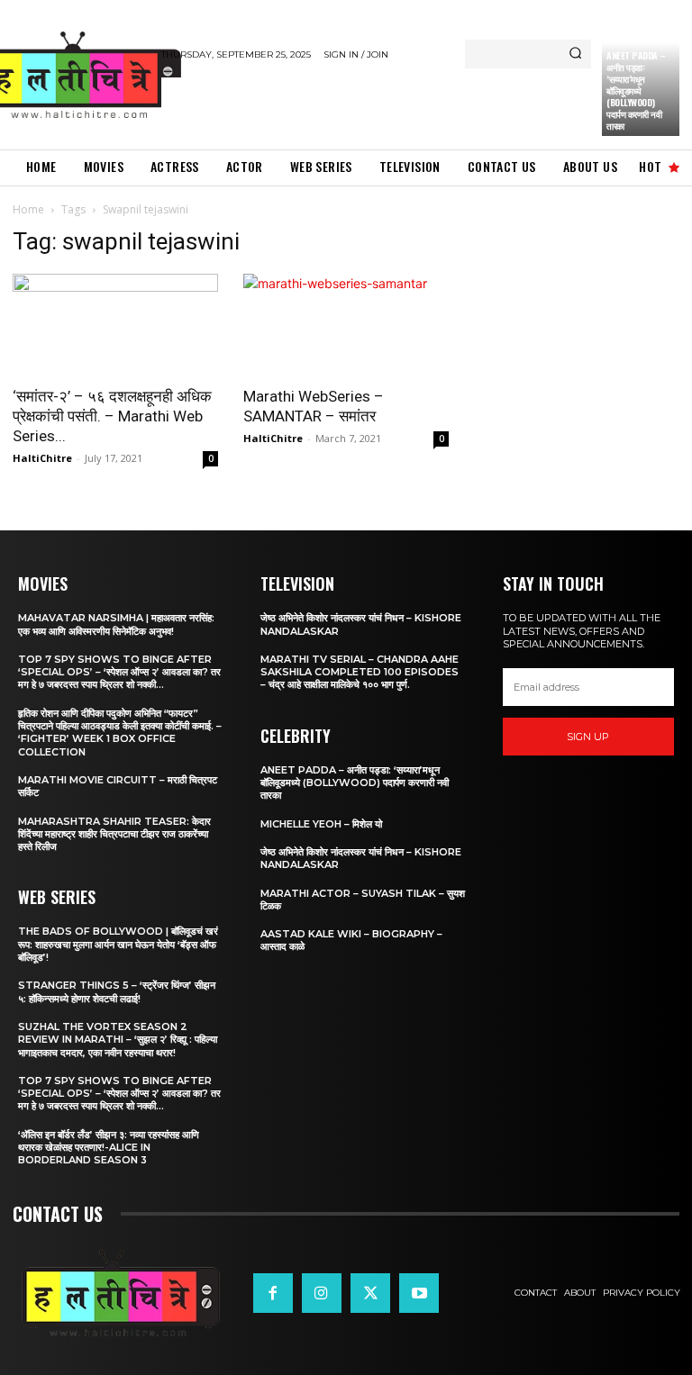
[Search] (575, 54)
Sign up (588, 736)
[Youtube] (419, 1293)
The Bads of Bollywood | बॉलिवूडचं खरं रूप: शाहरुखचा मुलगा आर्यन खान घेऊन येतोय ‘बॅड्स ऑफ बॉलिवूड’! (118, 944)
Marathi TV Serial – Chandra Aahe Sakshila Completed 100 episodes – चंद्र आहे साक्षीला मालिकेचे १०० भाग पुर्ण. (359, 672)
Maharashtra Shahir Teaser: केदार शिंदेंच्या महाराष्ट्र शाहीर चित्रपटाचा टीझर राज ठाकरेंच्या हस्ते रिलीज (114, 834)
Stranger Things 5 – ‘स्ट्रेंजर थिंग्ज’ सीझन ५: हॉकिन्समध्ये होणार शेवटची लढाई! (116, 991)
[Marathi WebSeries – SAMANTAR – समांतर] (346, 324)
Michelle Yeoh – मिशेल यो (321, 824)
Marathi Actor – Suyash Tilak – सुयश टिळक (362, 899)
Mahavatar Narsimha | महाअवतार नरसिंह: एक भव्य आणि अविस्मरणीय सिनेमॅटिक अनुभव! (116, 624)
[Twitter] (370, 1293)
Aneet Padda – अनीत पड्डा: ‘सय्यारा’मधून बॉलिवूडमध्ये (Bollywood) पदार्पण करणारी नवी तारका (636, 90)
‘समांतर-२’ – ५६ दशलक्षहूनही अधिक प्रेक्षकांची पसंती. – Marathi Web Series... (112, 416)
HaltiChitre (42, 458)
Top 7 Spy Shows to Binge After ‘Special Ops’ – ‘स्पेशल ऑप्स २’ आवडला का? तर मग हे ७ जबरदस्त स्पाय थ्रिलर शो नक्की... (119, 672)
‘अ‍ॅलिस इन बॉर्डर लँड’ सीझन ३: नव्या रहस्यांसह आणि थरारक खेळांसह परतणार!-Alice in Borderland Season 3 (108, 1147)
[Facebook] (273, 1293)
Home (28, 209)
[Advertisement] (372, 104)
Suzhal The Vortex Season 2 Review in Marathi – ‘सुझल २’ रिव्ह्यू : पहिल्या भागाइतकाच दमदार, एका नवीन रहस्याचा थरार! (117, 1039)
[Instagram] (321, 1293)
